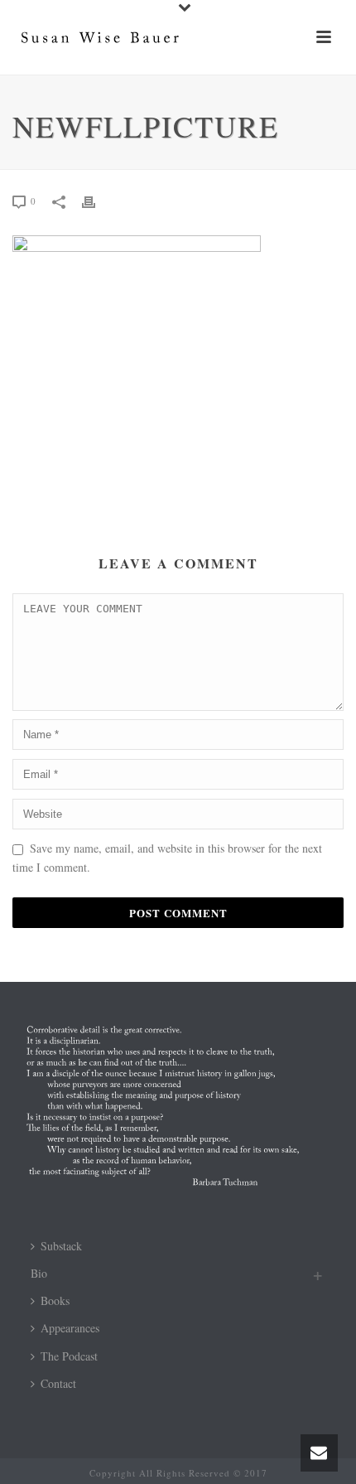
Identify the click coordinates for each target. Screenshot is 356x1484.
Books (55, 1300)
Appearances (70, 1328)
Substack (61, 1246)
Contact (58, 1383)
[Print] (97, 200)
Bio (39, 1273)
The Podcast (69, 1356)
